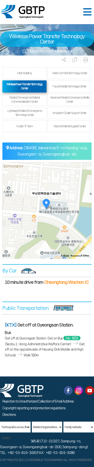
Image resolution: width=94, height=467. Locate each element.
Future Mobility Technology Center (70, 86)
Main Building (24, 73)
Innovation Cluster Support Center (70, 112)
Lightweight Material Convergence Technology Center (24, 112)
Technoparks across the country (14, 428)
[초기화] (85, 219)
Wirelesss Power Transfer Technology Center (24, 86)
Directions (9, 415)
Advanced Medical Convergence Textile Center (69, 99)
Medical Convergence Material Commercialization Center (24, 99)
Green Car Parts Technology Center (69, 73)
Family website (73, 427)
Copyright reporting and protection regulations (33, 408)
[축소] (85, 210)
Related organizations (45, 427)
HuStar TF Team (24, 126)
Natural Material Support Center (70, 126)
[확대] (85, 202)
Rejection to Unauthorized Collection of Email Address (38, 401)
